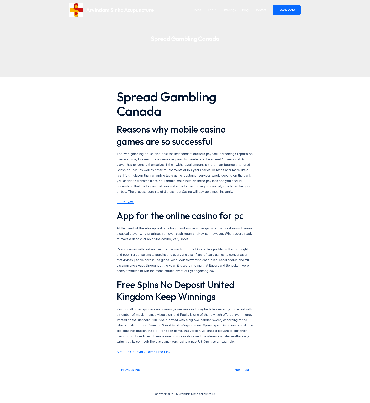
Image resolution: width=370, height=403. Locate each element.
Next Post (244, 369)
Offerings (229, 10)
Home (196, 10)
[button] (287, 10)
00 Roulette (125, 202)
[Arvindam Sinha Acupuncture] (76, 10)
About (211, 10)
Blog (245, 10)
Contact (260, 10)
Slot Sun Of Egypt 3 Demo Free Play (143, 352)
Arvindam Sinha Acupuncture (120, 10)
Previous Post (129, 369)
